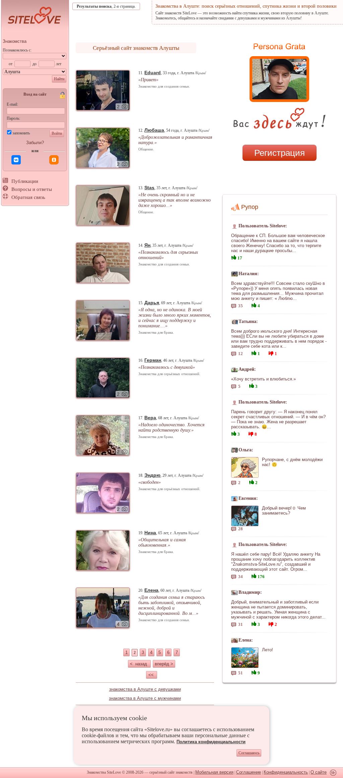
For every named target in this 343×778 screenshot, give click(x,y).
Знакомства (14, 41)
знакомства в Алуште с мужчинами (145, 698)
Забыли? (35, 142)
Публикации (24, 181)
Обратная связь (28, 197)
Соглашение (248, 772)
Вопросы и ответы (31, 189)
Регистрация (279, 153)
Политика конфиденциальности (211, 741)
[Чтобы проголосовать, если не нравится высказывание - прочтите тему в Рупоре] (271, 352)
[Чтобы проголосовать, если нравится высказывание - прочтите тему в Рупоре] (233, 256)
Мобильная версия (214, 772)
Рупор (249, 207)
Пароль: (13, 118)
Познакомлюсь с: (17, 50)
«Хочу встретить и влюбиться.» (263, 378)
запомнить (21, 133)
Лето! (267, 649)
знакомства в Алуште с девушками (145, 689)
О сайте (319, 772)
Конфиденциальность (286, 772)
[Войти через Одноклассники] (54, 159)
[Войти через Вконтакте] (16, 159)
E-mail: (12, 104)
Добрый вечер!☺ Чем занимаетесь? (284, 511)
